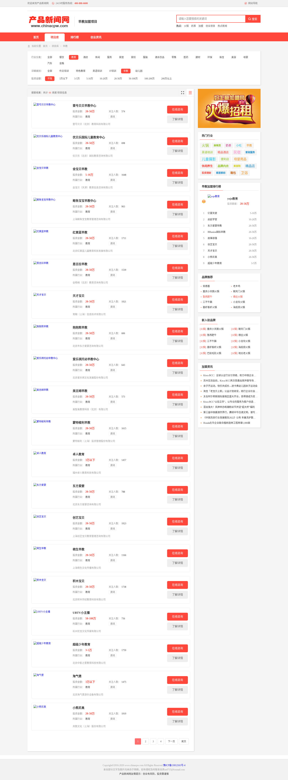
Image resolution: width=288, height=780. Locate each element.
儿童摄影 (209, 159)
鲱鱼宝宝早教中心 (84, 200)
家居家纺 (221, 173)
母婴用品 (240, 159)
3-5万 (77, 78)
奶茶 (228, 145)
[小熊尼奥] (51, 716)
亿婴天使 (212, 213)
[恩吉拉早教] (51, 273)
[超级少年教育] (51, 653)
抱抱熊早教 (80, 327)
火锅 (205, 146)
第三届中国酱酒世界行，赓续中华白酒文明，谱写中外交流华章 (230, 412)
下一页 (171, 741)
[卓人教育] (51, 463)
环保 (209, 57)
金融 (61, 63)
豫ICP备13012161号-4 (174, 765)
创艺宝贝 (78, 517)
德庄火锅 (238, 296)
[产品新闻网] (49, 22)
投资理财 (206, 173)
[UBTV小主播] (51, 621)
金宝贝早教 (80, 169)
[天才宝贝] (51, 304)
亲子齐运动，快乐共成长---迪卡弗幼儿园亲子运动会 (230, 386)
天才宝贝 (78, 295)
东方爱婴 (78, 486)
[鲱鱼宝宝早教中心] (51, 209)
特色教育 (80, 71)
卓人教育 (78, 454)
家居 (121, 57)
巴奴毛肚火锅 (214, 353)
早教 (125, 71)
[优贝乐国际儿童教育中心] (51, 146)
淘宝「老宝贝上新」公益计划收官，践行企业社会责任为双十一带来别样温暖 (230, 391)
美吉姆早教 (80, 390)
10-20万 (104, 78)
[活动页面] (229, 108)
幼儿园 (138, 71)
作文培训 (64, 71)
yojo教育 (232, 198)
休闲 (97, 57)
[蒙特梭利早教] (51, 431)
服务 (109, 57)
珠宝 (221, 57)
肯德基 (206, 286)
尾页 (183, 741)
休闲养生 (207, 166)
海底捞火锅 (239, 307)
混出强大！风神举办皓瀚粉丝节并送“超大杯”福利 (229, 407)
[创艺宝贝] (51, 526)
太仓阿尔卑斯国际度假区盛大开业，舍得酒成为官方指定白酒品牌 (230, 396)
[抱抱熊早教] (51, 336)
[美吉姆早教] (51, 399)
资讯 (112, 116)
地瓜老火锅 (244, 353)
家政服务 (250, 152)
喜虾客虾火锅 (210, 307)
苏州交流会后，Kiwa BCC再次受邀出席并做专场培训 (230, 380)
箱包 (233, 172)
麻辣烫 (217, 145)
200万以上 (166, 78)
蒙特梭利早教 (81, 422)
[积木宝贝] (51, 590)
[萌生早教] (51, 558)
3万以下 (63, 78)
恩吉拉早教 (80, 264)
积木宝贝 (78, 581)
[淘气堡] (51, 685)
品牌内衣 (223, 166)
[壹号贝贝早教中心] (51, 114)
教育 (73, 57)
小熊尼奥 (78, 707)
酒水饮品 (159, 57)
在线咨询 (177, 109)
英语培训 (97, 71)
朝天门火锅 (239, 291)
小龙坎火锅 (239, 302)
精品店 (250, 166)
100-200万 (149, 78)
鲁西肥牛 (207, 296)
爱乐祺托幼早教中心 (86, 359)
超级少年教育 (81, 644)
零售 (174, 57)
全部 (49, 57)
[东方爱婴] (51, 495)
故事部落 (212, 238)
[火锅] (203, 329)
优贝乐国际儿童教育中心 (89, 137)
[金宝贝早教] (51, 178)
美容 (233, 57)
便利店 (225, 159)
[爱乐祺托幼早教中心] (51, 368)
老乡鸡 (236, 286)
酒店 (85, 57)
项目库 (55, 37)
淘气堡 (77, 676)
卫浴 (244, 173)
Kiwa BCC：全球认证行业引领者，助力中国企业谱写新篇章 (230, 375)
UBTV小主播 (81, 612)
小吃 (239, 145)
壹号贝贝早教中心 (84, 105)
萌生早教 (78, 549)
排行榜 (75, 37)
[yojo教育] (216, 201)
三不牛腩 (207, 302)
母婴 (245, 57)
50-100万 (133, 78)
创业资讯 (96, 37)
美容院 (237, 166)
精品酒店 (223, 152)
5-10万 (89, 78)
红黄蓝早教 (80, 232)
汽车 (49, 63)
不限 (49, 78)
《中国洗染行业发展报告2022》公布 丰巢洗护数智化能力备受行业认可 (230, 417)
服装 (145, 57)
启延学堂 (212, 219)
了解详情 (177, 119)
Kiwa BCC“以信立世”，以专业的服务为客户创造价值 (230, 401)
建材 (198, 57)
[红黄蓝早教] (51, 241)
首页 (36, 37)
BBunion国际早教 (217, 232)
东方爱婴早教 (215, 225)
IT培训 (112, 71)
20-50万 (118, 78)
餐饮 (61, 57)
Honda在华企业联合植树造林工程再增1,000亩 (226, 423)
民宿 (237, 152)
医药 (186, 57)
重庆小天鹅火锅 (211, 291)
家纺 (133, 57)
